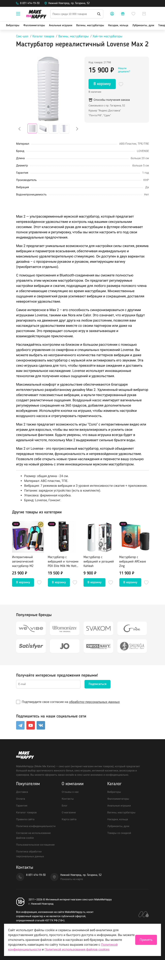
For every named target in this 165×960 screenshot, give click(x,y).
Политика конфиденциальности (36, 826)
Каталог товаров (43, 36)
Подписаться (97, 684)
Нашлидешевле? (124, 70)
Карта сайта (69, 819)
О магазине (69, 812)
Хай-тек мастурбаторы (107, 36)
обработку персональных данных (94, 702)
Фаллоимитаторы (34, 25)
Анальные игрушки (60, 25)
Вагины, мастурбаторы (90, 25)
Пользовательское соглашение (35, 844)
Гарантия (21, 805)
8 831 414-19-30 (30, 3)
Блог (65, 805)
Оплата (20, 798)
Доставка (22, 792)
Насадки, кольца (118, 25)
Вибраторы (12, 25)
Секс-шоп (22, 36)
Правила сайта (25, 819)
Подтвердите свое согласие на (71, 702)
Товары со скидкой (119, 833)
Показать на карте (71, 879)
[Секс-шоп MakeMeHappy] (36, 15)
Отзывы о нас (70, 792)
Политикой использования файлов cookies (76, 949)
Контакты (68, 798)
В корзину (102, 84)
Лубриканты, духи (143, 25)
